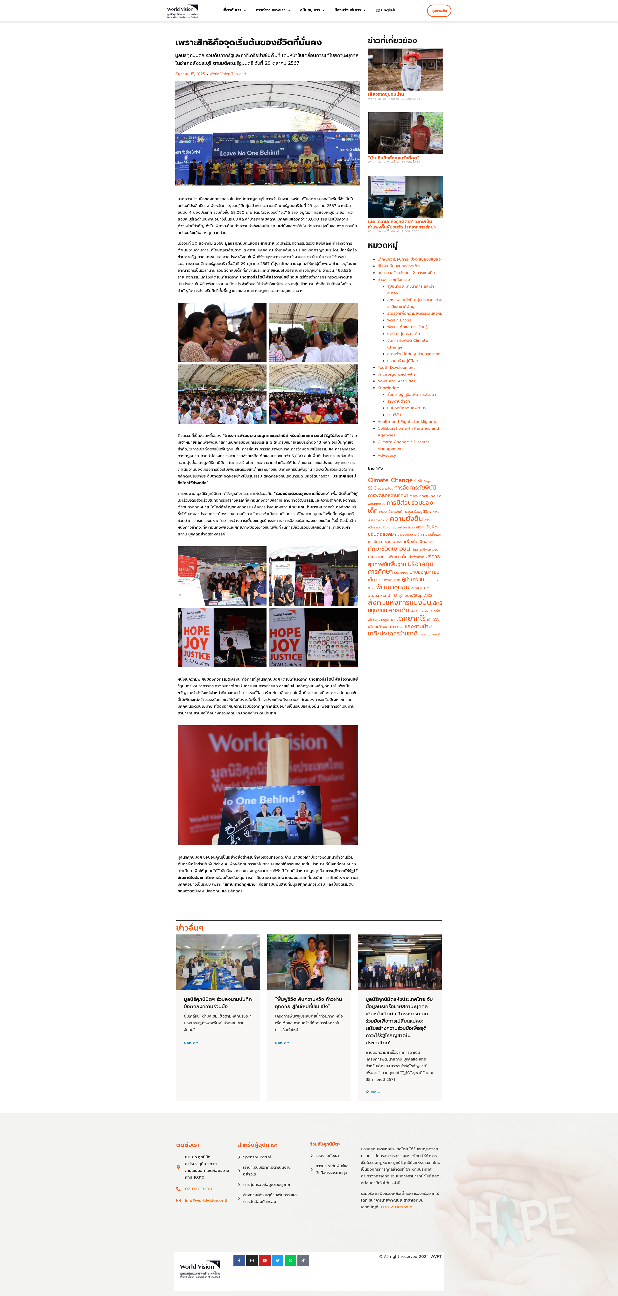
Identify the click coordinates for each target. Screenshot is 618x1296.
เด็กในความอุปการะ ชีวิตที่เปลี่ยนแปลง (409, 259)
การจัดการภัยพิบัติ (415, 488)
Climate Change (390, 480)
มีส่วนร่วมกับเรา (348, 10)
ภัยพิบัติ (416, 588)
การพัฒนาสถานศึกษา (388, 495)
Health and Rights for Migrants (407, 422)
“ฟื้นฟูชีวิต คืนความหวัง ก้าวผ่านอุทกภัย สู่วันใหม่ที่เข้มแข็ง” (308, 1003)
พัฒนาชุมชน (393, 587)
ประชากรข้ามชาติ (388, 580)
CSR (418, 480)
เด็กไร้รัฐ (433, 619)
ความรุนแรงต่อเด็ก (408, 534)
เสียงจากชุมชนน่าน (386, 94)
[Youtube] (265, 1260)
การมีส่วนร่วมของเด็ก (400, 506)
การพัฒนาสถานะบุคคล (422, 496)
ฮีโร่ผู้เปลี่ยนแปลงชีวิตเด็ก (399, 266)
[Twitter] (277, 1260)
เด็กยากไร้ (411, 618)
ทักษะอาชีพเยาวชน (425, 549)
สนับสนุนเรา (310, 10)
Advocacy (387, 455)
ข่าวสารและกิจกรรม (394, 280)
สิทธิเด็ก (398, 610)
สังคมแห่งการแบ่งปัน (399, 602)
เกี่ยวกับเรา (232, 10)
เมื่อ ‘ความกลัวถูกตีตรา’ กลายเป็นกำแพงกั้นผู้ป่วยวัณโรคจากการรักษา (402, 224)
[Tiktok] (303, 1260)
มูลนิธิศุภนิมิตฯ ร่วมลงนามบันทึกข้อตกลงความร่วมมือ (218, 1003)
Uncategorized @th (396, 374)
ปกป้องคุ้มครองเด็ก (403, 334)
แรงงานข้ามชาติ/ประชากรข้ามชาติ (400, 630)
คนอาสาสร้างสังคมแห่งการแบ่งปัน (406, 273)
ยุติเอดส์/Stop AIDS (415, 595)
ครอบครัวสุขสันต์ (390, 511)
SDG (372, 488)
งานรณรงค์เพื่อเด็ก (401, 542)
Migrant (429, 481)
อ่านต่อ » (191, 1042)
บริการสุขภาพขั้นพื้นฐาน (404, 560)
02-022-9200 (198, 1189)
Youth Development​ (396, 367)
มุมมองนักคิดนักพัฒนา (406, 408)
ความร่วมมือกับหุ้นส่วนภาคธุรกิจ (413, 354)
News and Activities (396, 381)
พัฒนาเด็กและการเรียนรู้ (407, 327)
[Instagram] (252, 1260)
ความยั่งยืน (406, 518)
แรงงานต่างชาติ (429, 634)
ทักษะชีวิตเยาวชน (389, 548)
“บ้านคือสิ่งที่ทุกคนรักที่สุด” (393, 158)
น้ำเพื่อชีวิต (416, 557)
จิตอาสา (427, 541)
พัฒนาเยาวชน (399, 320)
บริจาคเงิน (401, 572)
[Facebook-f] (239, 1260)
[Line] (290, 1260)
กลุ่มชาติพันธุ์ (385, 489)
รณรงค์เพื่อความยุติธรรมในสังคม (414, 313)
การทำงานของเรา (270, 10)
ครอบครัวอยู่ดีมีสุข (402, 361)
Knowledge (388, 388)
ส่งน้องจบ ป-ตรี (421, 611)
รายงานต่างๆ (398, 401)
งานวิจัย (394, 415)
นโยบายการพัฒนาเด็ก (387, 557)
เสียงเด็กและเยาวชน (385, 627)
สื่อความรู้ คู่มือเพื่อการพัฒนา (411, 395)
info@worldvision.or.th (207, 1200)
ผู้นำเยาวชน (413, 579)
